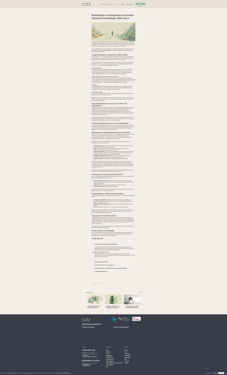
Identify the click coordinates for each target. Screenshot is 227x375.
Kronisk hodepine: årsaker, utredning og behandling (132, 307)
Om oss (126, 350)
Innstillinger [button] (209, 373)
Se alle (140, 292)
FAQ (107, 366)
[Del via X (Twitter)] (95, 283)
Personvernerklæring (66, 373)
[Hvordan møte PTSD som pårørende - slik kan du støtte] (113, 299)
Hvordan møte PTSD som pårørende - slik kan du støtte (112, 307)
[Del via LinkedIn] (98, 283)
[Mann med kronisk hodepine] (132, 299)
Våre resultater (109, 364)
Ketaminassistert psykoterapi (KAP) (110, 362)
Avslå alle (215, 373)
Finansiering (127, 357)
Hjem (107, 350)
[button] (103, 4)
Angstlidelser (109, 355)
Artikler (126, 362)
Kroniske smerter (110, 359)
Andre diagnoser (110, 361)
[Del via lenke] (100, 283)
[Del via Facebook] (92, 283)
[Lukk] (225, 373)
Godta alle (221, 373)
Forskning (127, 361)
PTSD (107, 353)
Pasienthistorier (109, 357)
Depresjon (108, 351)
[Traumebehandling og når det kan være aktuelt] (94, 299)
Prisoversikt (127, 355)
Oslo (126, 351)
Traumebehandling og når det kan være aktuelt (93, 307)
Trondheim (127, 353)
